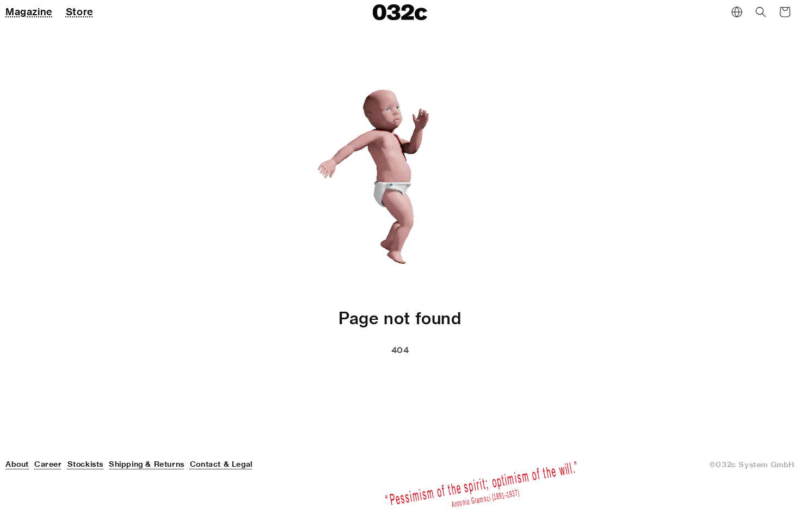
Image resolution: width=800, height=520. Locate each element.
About (17, 464)
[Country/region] (737, 12)
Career (48, 464)
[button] (761, 12)
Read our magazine (448, 377)
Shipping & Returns (146, 464)
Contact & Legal (221, 464)
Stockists (85, 464)
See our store (341, 377)
